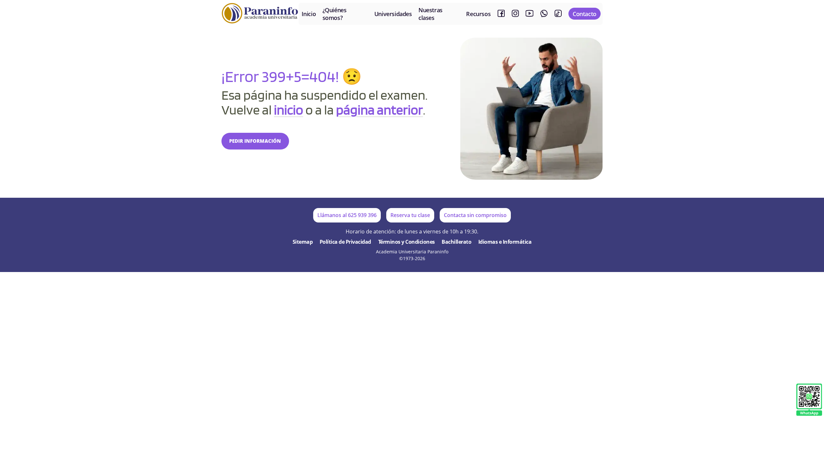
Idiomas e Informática (505, 241)
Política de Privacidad (345, 241)
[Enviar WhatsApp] (809, 400)
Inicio (309, 14)
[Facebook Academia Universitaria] (501, 14)
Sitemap (303, 241)
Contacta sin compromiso (475, 215)
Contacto (584, 14)
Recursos (478, 14)
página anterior (379, 110)
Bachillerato (456, 241)
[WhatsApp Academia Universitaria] (544, 14)
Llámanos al (347, 215)
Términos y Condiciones (406, 241)
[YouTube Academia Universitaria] (529, 14)
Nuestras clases (430, 14)
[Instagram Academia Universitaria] (515, 14)
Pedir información (255, 141)
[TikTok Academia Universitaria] (558, 14)
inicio (288, 110)
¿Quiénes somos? (335, 14)
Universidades (393, 14)
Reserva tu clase (410, 215)
